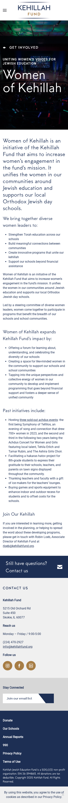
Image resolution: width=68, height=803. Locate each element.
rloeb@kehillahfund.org (18, 546)
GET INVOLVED (24, 47)
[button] (5, 10)
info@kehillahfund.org (17, 646)
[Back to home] (34, 10)
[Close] (63, 794)
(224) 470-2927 (13, 642)
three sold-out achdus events (39, 420)
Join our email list (19, 698)
